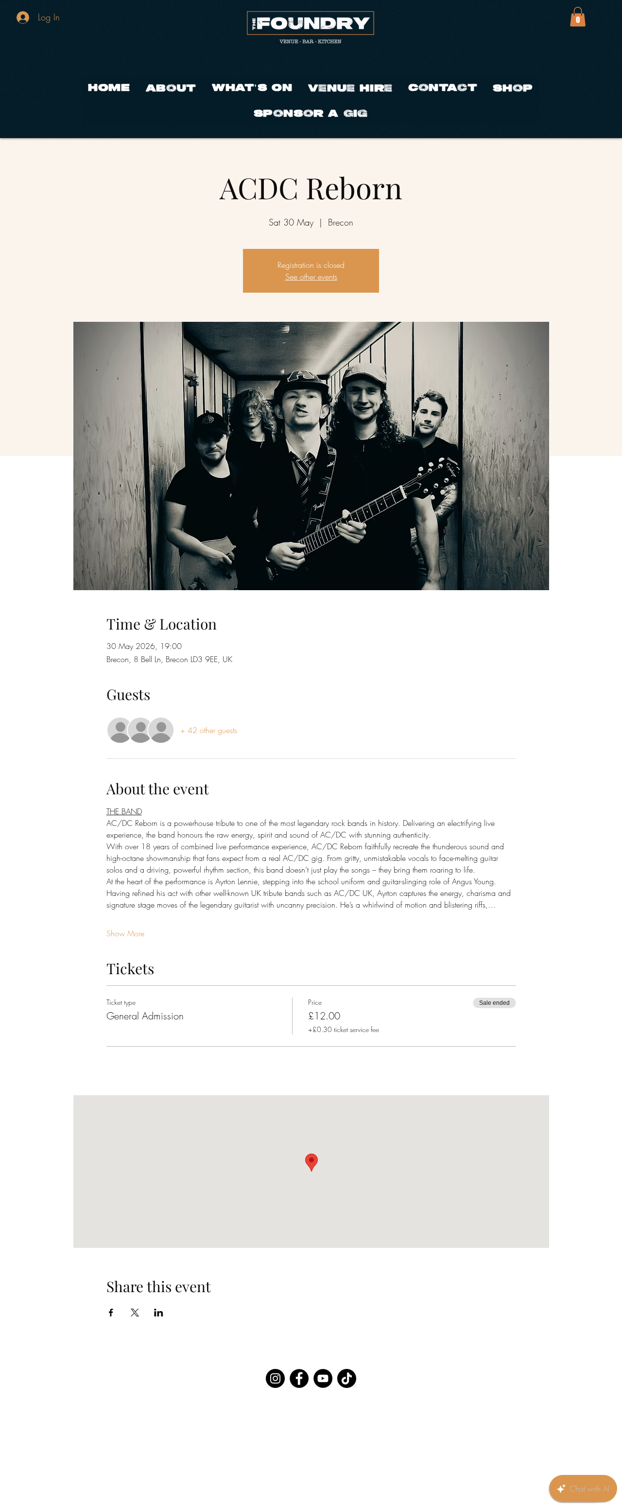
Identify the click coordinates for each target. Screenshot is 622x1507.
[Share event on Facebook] (111, 1312)
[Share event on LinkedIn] (158, 1312)
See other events (311, 276)
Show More (125, 933)
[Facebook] (299, 1378)
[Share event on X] (134, 1312)
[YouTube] (322, 1378)
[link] (578, 17)
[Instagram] (275, 1378)
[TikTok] (346, 1378)
